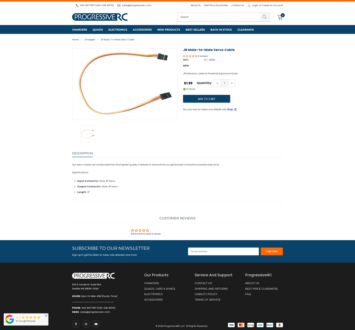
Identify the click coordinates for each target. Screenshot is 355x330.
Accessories (142, 29)
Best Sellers (195, 29)
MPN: (186, 65)
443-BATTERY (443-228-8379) (97, 5)
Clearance (245, 29)
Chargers (79, 29)
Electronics (117, 29)
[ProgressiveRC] (9, 324)
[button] (190, 56)
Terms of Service (207, 299)
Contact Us (237, 5)
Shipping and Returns (211, 288)
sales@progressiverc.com (136, 5)
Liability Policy (206, 294)
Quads (98, 29)
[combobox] (219, 17)
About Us (196, 5)
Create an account (272, 5)
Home (75, 39)
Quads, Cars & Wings (159, 288)
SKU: (186, 59)
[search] (265, 17)
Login (255, 5)
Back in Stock (221, 29)
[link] (76, 324)
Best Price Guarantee (216, 5)
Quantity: (204, 83)
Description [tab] (82, 153)
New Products (168, 29)
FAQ (248, 294)
